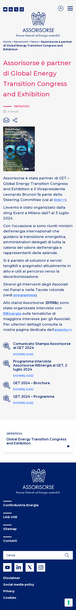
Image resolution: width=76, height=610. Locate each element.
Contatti (10, 541)
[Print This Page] (6, 120)
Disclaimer (11, 578)
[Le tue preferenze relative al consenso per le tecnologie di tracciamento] (69, 603)
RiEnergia (12, 313)
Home (7, 41)
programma (24, 295)
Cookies (9, 598)
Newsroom (21, 41)
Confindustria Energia (20, 505)
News (34, 41)
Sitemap (10, 529)
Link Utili (10, 517)
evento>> (63, 329)
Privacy (9, 591)
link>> (59, 200)
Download (23, 354)
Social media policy (18, 584)
